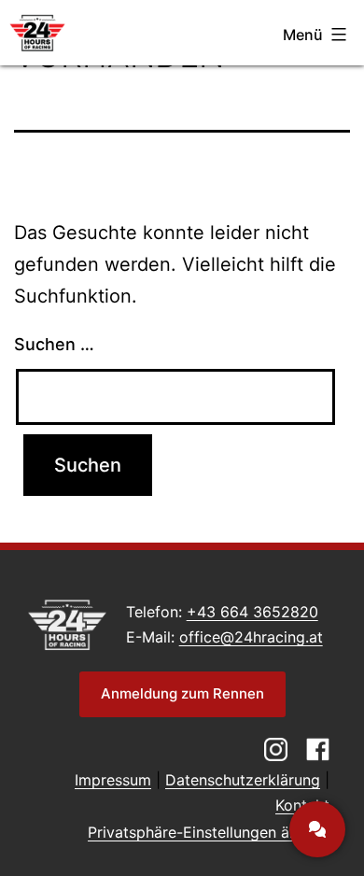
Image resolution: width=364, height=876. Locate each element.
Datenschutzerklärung (242, 779)
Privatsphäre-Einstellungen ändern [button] (208, 832)
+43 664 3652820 (252, 611)
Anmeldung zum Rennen (182, 693)
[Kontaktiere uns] (317, 829)
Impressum (113, 779)
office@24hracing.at (251, 637)
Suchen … (54, 344)
